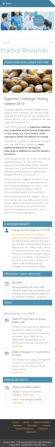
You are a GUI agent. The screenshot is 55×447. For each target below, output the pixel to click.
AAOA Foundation (42, 422)
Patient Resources (24, 428)
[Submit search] (51, 42)
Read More (41, 296)
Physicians (32, 425)
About (26, 422)
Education (43, 428)
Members (18, 425)
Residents (32, 431)
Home (15, 422)
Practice (46, 425)
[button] (7, 3)
